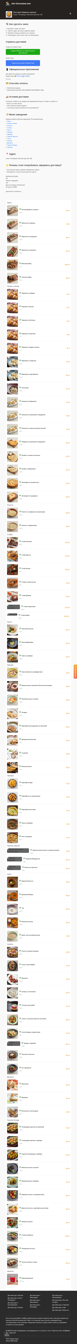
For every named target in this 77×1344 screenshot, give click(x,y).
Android (27, 76)
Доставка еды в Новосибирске (57, 1296)
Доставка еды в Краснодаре (35, 1296)
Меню (7, 1335)
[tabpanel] (38, 742)
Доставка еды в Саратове (60, 1305)
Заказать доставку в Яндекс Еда (23, 63)
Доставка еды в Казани (15, 1307)
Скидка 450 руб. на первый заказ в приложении (23, 52)
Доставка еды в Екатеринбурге (13, 1304)
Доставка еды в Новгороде (35, 1306)
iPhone (18, 76)
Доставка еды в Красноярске (35, 1301)
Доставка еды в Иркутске (60, 1310)
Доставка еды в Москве (15, 1295)
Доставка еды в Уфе (59, 1307)
